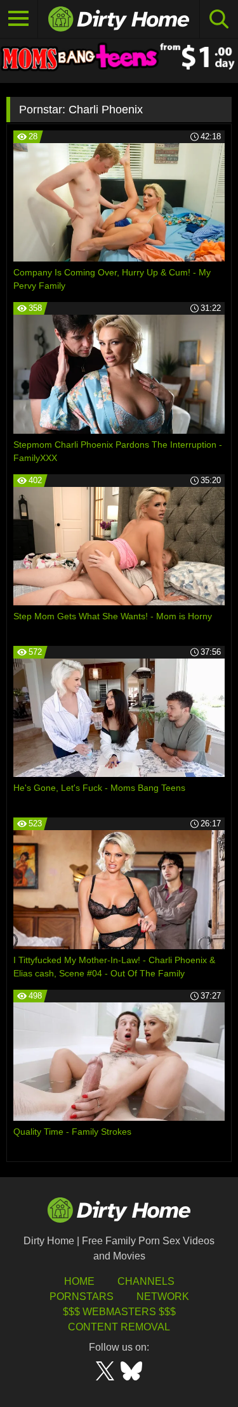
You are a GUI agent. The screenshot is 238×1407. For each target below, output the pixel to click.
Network (162, 1296)
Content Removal (119, 1327)
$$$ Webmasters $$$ (119, 1311)
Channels (146, 1281)
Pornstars (82, 1296)
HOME (79, 1281)
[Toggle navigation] (19, 19)
